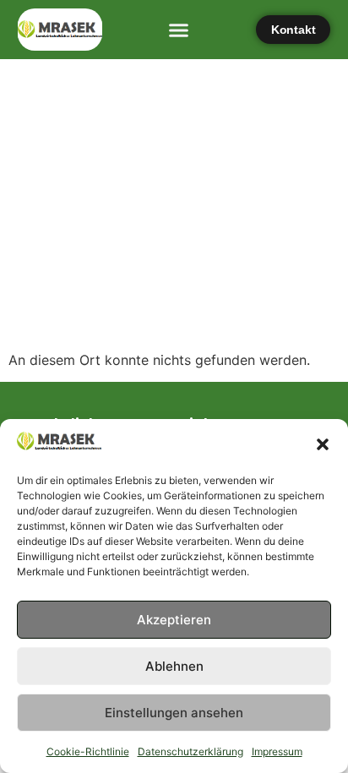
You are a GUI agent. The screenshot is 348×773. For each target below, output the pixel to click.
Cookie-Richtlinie (87, 751)
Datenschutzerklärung (190, 751)
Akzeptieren (174, 620)
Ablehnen (174, 666)
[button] (322, 444)
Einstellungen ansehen (174, 713)
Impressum (277, 751)
